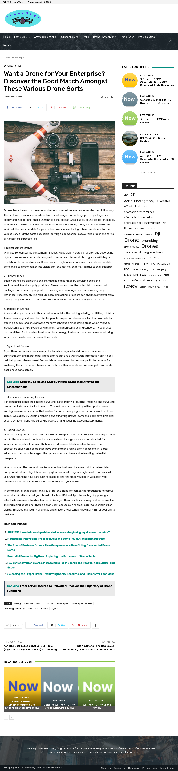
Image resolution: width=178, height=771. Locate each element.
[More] (95, 625)
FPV (146, 263)
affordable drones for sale (139, 212)
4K (126, 195)
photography (155, 275)
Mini (135, 274)
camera (151, 228)
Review (131, 286)
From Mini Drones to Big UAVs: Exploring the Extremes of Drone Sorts (51, 556)
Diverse (40, 603)
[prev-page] (6, 717)
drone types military (15, 608)
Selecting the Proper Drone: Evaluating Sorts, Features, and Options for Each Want (60, 574)
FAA (149, 257)
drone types (62, 603)
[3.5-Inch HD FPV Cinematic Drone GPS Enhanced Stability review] (22, 689)
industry (144, 269)
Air (164, 222)
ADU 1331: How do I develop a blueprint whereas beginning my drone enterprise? (58, 532)
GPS (153, 263)
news (143, 274)
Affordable (163, 201)
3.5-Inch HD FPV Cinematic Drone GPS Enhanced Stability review (22, 704)
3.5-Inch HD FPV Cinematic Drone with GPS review (157, 159)
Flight (156, 258)
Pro (126, 280)
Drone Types (18, 57)
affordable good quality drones (142, 222)
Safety (143, 287)
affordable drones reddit (138, 217)
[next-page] (11, 717)
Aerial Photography (139, 201)
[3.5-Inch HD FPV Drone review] (96, 689)
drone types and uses (81, 603)
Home (7, 57)
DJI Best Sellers (149, 134)
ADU (134, 195)
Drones (149, 246)
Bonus (128, 228)
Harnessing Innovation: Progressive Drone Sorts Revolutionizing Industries (56, 538)
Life (152, 269)
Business (28, 603)
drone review (131, 246)
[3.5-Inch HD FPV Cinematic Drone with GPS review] (130, 157)
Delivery (148, 234)
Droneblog (149, 240)
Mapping (161, 269)
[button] (171, 41)
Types (55, 608)
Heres (135, 269)
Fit (36, 608)
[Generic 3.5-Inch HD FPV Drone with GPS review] (59, 689)
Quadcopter (161, 280)
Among (17, 603)
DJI (157, 234)
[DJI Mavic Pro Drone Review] (130, 138)
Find (30, 608)
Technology (154, 286)
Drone (50, 603)
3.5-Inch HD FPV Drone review (96, 706)
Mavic (127, 274)
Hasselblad (163, 263)
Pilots (166, 274)
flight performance (133, 263)
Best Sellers (21, 698)
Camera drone (133, 234)
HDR (126, 269)
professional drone (142, 280)
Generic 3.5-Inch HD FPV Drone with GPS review (59, 706)
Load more (146, 172)
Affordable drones (135, 206)
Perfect (44, 608)
